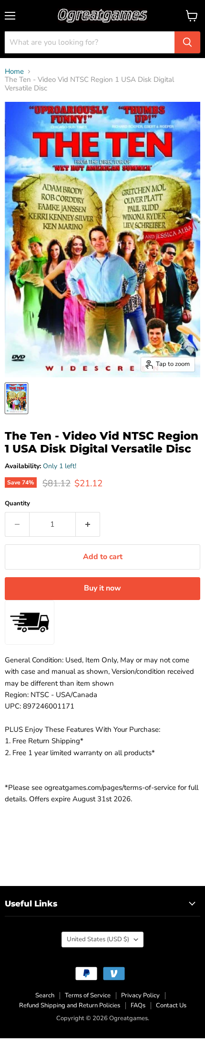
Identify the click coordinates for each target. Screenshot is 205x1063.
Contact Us (171, 1005)
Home (14, 72)
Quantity (17, 503)
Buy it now (102, 588)
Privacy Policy (140, 995)
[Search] (187, 42)
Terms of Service (88, 995)
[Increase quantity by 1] (88, 524)
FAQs (138, 1005)
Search (44, 995)
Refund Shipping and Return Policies (69, 1005)
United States (98, 939)
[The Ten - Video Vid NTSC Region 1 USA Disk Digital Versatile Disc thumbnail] (16, 398)
